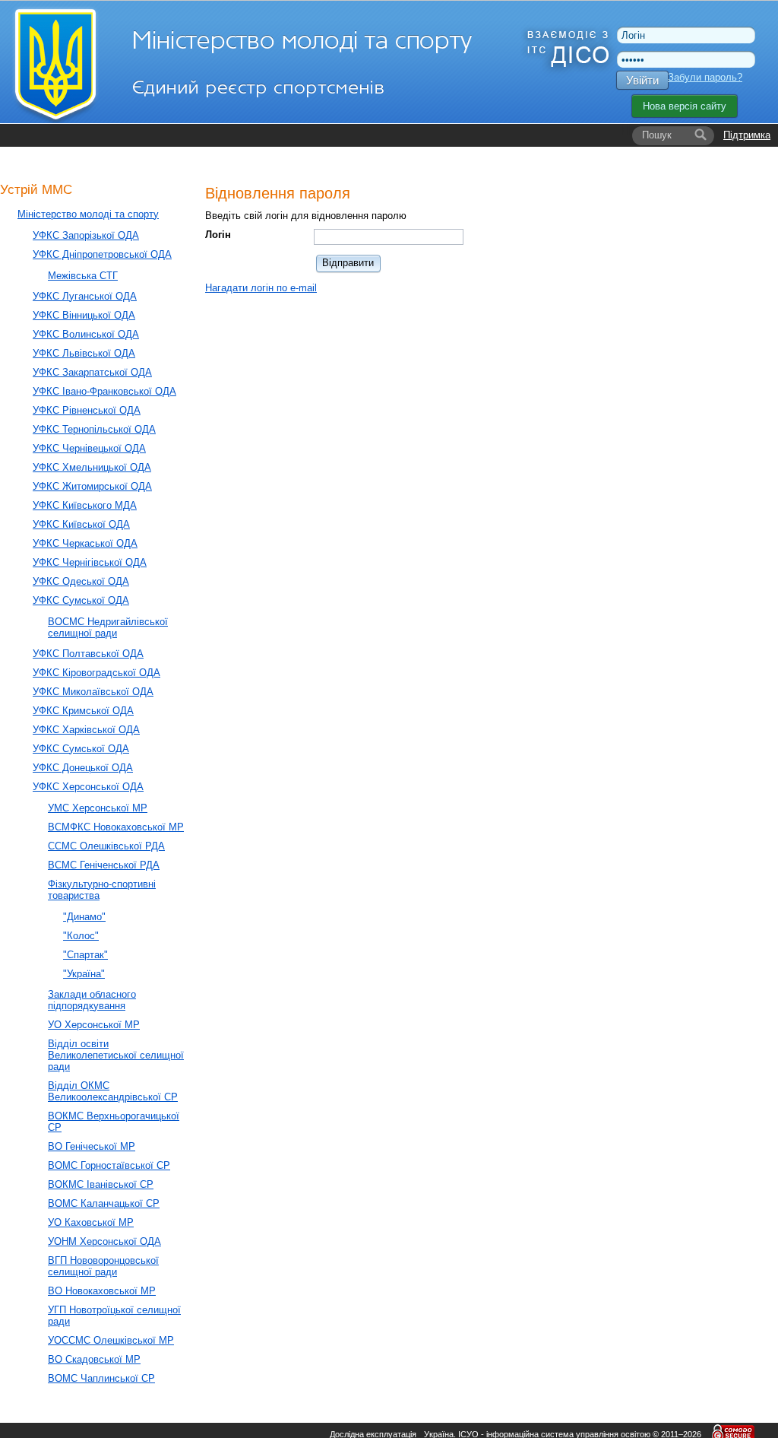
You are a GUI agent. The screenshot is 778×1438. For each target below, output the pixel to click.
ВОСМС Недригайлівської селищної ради (108, 627)
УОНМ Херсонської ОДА (104, 1241)
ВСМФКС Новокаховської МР (116, 827)
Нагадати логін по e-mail (261, 288)
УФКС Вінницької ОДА (84, 315)
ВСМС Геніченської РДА (104, 865)
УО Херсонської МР (94, 1024)
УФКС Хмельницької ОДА (92, 467)
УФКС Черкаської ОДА (85, 543)
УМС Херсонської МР (97, 808)
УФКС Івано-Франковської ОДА (104, 391)
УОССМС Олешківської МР (111, 1340)
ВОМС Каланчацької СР (104, 1203)
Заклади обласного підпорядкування (92, 1000)
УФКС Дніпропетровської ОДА (102, 254)
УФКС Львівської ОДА (84, 353)
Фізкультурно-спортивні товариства (102, 889)
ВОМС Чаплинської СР (101, 1378)
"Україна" (84, 973)
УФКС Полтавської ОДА (88, 653)
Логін (218, 234)
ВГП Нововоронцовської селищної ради (103, 1266)
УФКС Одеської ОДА (81, 581)
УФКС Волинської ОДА (86, 334)
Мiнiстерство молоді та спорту (88, 214)
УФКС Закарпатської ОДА (92, 372)
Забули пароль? (705, 77)
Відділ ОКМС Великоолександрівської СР (113, 1091)
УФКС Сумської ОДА (81, 600)
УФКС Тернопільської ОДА (94, 429)
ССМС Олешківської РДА (106, 846)
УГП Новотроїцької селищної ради (114, 1315)
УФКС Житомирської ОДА (92, 486)
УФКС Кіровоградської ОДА (96, 672)
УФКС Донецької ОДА (83, 767)
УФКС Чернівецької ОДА (89, 448)
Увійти (642, 80)
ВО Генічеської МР (91, 1146)
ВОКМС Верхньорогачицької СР (113, 1121)
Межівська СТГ (83, 275)
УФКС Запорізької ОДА (86, 235)
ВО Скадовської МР (94, 1359)
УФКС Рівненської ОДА (87, 410)
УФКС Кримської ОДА (83, 710)
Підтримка (746, 135)
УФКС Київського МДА (85, 505)
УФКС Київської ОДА (81, 524)
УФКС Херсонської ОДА (88, 786)
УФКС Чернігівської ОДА (90, 562)
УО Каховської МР (91, 1222)
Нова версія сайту (684, 106)
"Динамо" (84, 916)
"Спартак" (85, 954)
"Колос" (81, 935)
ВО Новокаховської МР (102, 1291)
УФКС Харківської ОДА (86, 729)
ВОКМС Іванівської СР (100, 1184)
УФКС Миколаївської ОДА (93, 691)
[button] (349, 262)
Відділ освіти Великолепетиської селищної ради (116, 1055)
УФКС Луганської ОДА (85, 296)
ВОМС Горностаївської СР (109, 1165)
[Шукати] (700, 135)
